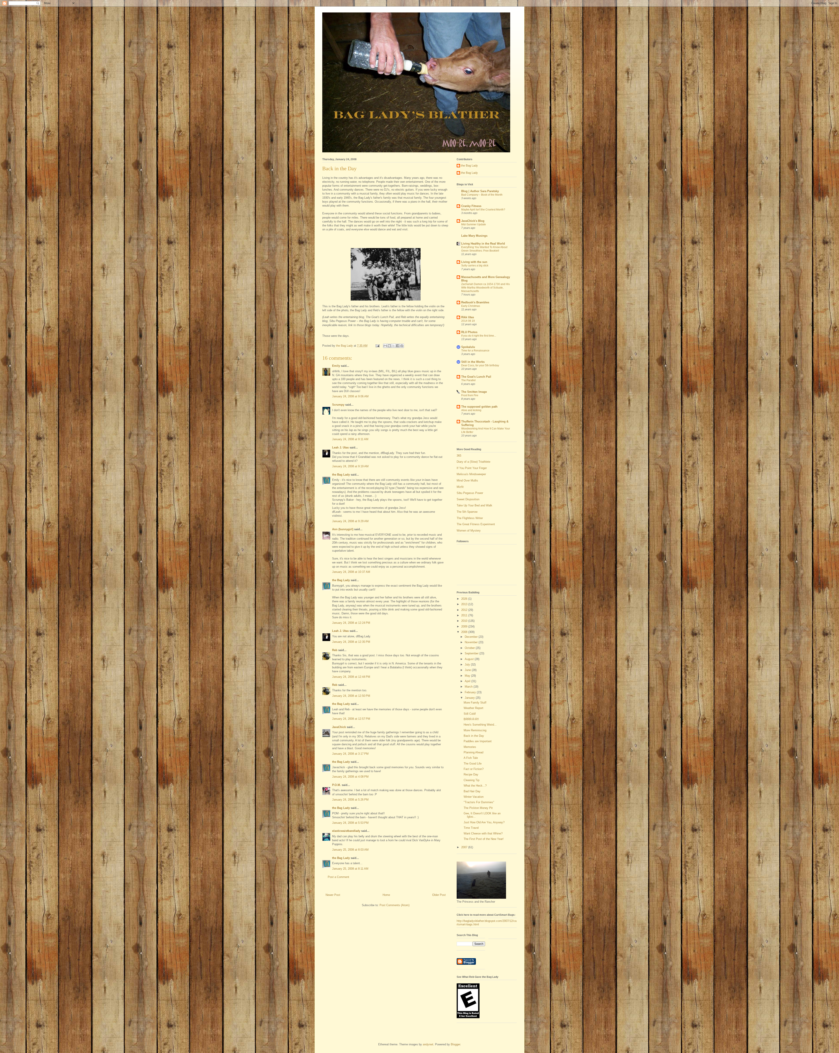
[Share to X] (393, 346)
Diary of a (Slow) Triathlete (473, 461)
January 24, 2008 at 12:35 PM (351, 641)
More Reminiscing (475, 730)
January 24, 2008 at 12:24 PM (351, 622)
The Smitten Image (474, 391)
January (470, 697)
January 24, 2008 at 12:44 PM (351, 676)
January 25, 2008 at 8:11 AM (350, 868)
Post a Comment (338, 877)
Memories (470, 747)
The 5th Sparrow (467, 511)
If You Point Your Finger (472, 468)
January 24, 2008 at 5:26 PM (350, 799)
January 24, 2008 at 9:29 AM (350, 521)
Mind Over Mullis (467, 480)
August (470, 659)
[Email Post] (377, 345)
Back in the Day (474, 735)
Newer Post (333, 895)
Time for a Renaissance (475, 350)
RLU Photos (469, 332)
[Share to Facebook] (397, 346)
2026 (464, 598)
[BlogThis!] (389, 346)
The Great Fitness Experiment (476, 524)
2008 (464, 632)
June (468, 670)
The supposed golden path (479, 406)
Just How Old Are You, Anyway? (484, 822)
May (468, 675)
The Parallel (468, 380)
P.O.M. (336, 785)
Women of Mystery (469, 530)
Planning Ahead (473, 752)
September (472, 653)
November (471, 642)
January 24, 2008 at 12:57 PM (351, 718)
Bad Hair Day (472, 791)
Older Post (439, 895)
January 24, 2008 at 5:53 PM (350, 822)
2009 (464, 626)
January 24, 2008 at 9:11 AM (350, 439)
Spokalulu (468, 347)
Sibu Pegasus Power (470, 493)
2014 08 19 (468, 320)
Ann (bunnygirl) (342, 529)
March (469, 686)
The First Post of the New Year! (484, 839)
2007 (464, 847)
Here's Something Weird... (480, 724)
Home (386, 895)
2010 (464, 620)
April (468, 681)
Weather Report (473, 708)
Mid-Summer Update (473, 224)
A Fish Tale (471, 757)
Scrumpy (338, 404)
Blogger (455, 1044)
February (471, 692)
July (468, 664)
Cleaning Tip (471, 780)
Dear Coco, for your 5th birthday (480, 365)
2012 (464, 610)
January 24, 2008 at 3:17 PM (350, 753)
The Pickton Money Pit (478, 808)
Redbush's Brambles (475, 302)
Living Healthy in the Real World (483, 243)
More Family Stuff (475, 702)
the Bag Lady (341, 474)
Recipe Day (471, 774)
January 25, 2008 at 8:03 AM (350, 849)
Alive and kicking (471, 410)
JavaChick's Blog (472, 220)
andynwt (428, 1044)
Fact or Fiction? (474, 769)
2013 (464, 604)
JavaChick (339, 727)
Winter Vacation (474, 796)
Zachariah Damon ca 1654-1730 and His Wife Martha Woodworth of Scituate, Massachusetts (485, 288)
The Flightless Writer (470, 518)
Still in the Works (473, 361)
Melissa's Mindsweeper (471, 474)
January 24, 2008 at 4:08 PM (350, 776)
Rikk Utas (467, 317)
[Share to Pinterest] (402, 346)
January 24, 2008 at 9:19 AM (350, 466)
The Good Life (473, 763)
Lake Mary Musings (474, 235)
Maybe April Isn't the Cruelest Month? (483, 209)
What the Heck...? (475, 785)
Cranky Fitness (471, 206)
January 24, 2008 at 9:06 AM (350, 396)
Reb (334, 650)
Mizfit (460, 486)
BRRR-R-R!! (471, 719)
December (471, 636)
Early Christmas (470, 306)
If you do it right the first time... (478, 335)
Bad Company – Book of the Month (482, 194)
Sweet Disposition (468, 499)
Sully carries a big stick (474, 265)
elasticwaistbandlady (346, 830)
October (470, 648)
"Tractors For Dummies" (479, 802)
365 (459, 455)
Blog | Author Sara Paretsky (480, 191)
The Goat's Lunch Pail (476, 376)
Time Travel (471, 827)
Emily (336, 365)
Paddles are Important (478, 741)
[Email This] (385, 346)
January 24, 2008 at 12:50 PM (351, 695)
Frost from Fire (469, 395)
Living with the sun (474, 262)
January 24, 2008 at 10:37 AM (351, 571)
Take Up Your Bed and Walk (474, 505)
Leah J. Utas (340, 447)
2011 (464, 615)
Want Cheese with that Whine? (483, 833)
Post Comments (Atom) (394, 905)
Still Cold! (470, 713)
